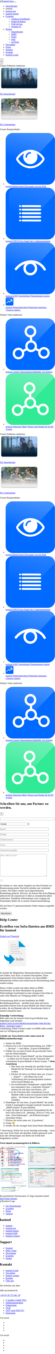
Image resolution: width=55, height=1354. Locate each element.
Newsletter (10, 44)
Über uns (10, 1281)
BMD (13, 34)
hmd (13, 39)
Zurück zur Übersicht (9, 936)
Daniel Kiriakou (18, 21)
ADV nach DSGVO (15, 1310)
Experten (10, 16)
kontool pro (11, 1228)
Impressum (10, 1313)
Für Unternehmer (7, 124)
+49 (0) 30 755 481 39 (10, 1295)
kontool (11, 11)
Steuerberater (11, 6)
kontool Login (12, 1270)
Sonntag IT (16, 26)
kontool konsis (12, 1231)
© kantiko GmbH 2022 (16, 1300)
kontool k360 (11, 1233)
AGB (8, 1308)
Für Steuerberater (7, 94)
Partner (9, 29)
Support (9, 50)
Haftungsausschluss (14, 1302)
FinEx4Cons (17, 24)
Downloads (11, 1253)
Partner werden (12, 1275)
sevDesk (15, 42)
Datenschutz (11, 1305)
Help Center (11, 1250)
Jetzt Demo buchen (8, 1198)
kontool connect (13, 1236)
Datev (14, 37)
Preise (8, 47)
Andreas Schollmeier (20, 19)
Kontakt (9, 52)
